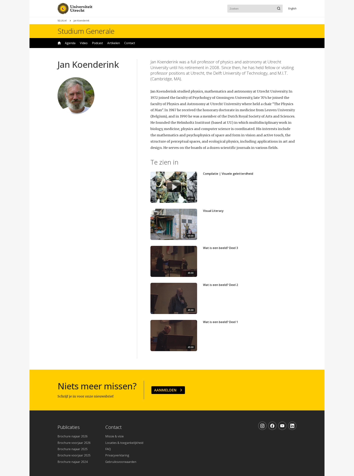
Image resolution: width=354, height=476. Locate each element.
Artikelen (113, 43)
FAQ (108, 449)
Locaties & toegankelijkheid (124, 443)
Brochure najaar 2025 (73, 449)
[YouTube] (282, 426)
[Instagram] (262, 426)
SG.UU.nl (62, 20)
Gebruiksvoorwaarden (120, 462)
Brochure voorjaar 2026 (74, 443)
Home (59, 43)
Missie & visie (114, 436)
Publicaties (69, 427)
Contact (129, 43)
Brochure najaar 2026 (73, 436)
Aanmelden (165, 390)
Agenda (70, 43)
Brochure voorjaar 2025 (74, 455)
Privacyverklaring (117, 455)
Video (84, 43)
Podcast (97, 43)
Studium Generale (86, 31)
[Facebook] (272, 426)
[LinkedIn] (292, 426)
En (292, 8)
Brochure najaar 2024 (73, 462)
